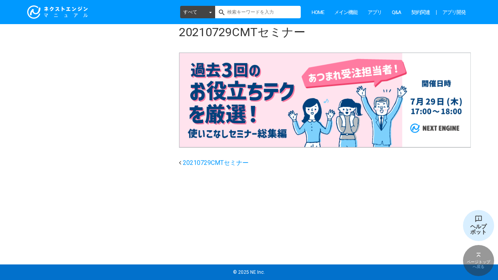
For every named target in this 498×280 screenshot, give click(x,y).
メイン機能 (346, 12)
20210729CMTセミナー (216, 162)
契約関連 (420, 12)
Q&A (396, 12)
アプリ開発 (454, 12)
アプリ (375, 12)
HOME (318, 12)
